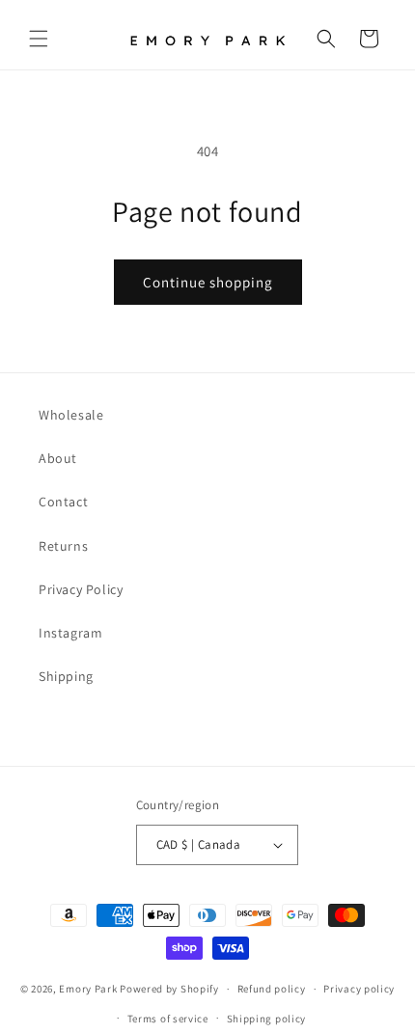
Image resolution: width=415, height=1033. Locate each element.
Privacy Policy (81, 589)
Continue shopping (208, 282)
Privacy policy (359, 988)
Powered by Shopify (169, 988)
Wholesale (71, 414)
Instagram (70, 632)
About (58, 458)
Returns (63, 546)
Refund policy (271, 988)
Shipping (66, 676)
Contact (63, 501)
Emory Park (88, 988)
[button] (38, 38)
